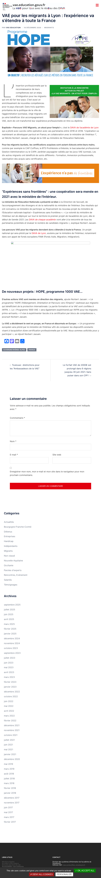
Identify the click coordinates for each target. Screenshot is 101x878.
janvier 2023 (10, 686)
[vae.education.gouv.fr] (33, 6)
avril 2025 (9, 619)
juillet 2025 (9, 609)
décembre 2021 (11, 725)
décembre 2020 (12, 759)
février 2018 (10, 788)
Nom (13, 441)
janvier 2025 (10, 633)
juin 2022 (8, 701)
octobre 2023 (11, 648)
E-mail (14, 454)
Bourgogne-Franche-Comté (17, 526)
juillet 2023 (9, 658)
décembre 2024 (12, 638)
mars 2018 (9, 783)
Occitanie (8, 565)
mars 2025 (9, 624)
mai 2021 (8, 749)
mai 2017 (8, 812)
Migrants (49, 28)
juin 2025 (8, 614)
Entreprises (9, 536)
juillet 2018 (9, 778)
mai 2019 (8, 764)
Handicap (8, 541)
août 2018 (9, 773)
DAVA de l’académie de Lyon (84, 127)
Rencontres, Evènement (15, 575)
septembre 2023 (12, 653)
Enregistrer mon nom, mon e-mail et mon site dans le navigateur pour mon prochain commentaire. (47, 473)
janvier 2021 (10, 754)
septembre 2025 (12, 604)
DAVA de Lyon (39, 233)
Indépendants (10, 546)
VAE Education (13, 28)
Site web (56, 454)
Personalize (64, 874)
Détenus (8, 531)
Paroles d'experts (12, 570)
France (32, 350)
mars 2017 (9, 817)
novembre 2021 (11, 730)
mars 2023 (9, 677)
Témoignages (10, 584)
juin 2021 (8, 744)
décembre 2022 (12, 691)
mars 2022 (9, 715)
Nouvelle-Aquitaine (13, 560)
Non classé (9, 555)
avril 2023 (9, 672)
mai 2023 (8, 667)
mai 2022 (8, 706)
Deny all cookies (42, 874)
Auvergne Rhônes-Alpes (14, 350)
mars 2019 (9, 769)
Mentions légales (8, 862)
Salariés (8, 579)
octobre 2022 (11, 696)
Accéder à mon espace (10, 863)
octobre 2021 (10, 735)
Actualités (9, 522)
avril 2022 (9, 711)
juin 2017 (8, 807)
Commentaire (17, 418)
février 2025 (10, 628)
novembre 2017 (11, 802)
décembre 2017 (11, 797)
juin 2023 (8, 662)
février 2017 (10, 822)
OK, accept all (85, 870)
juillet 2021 (9, 740)
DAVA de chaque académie (42, 219)
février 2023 (10, 682)
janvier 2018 (10, 793)
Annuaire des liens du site (11, 865)
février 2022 (10, 720)
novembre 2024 (12, 643)
